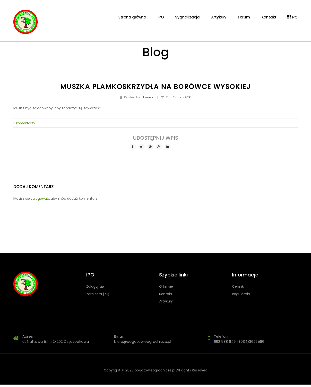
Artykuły (166, 301)
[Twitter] (141, 147)
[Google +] (159, 147)
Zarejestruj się (98, 294)
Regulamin (241, 294)
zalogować (40, 198)
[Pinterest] (150, 147)
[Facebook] (133, 147)
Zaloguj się (95, 286)
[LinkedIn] (167, 147)
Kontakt (165, 294)
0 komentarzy (24, 123)
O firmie (166, 286)
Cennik (238, 286)
